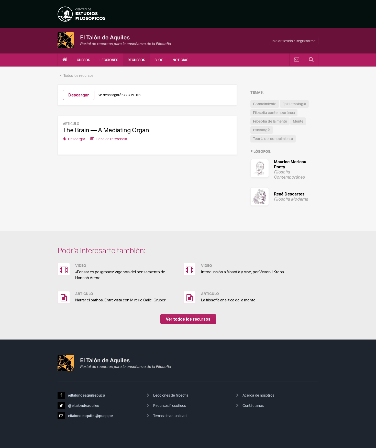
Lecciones (108, 60)
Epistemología (294, 104)
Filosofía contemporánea (274, 112)
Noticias (180, 60)
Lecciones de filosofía (171, 395)
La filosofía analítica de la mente (228, 300)
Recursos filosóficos (169, 405)
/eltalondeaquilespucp (86, 395)
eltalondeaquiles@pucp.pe (90, 415)
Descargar (78, 94)
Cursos (83, 60)
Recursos (136, 60)
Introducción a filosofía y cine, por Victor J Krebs (242, 271)
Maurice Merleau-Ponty (284, 168)
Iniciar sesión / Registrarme (294, 41)
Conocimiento (265, 104)
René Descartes (284, 196)
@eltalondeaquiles (83, 405)
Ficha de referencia (111, 139)
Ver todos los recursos (188, 319)
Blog (158, 60)
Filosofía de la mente (270, 121)
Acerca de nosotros (258, 395)
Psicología (261, 130)
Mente (298, 121)
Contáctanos (253, 405)
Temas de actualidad (169, 415)
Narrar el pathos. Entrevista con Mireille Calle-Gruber (120, 300)
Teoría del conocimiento (273, 138)
